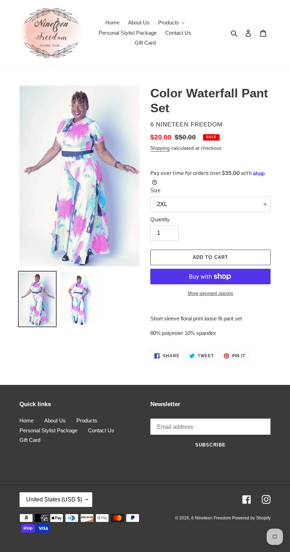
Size (155, 190)
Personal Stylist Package (48, 430)
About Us (55, 420)
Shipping (160, 148)
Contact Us (101, 430)
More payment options (210, 293)
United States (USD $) (54, 499)
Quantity (160, 219)
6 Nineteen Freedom (211, 518)
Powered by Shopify (251, 518)
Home (26, 420)
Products (86, 420)
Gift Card (29, 440)
